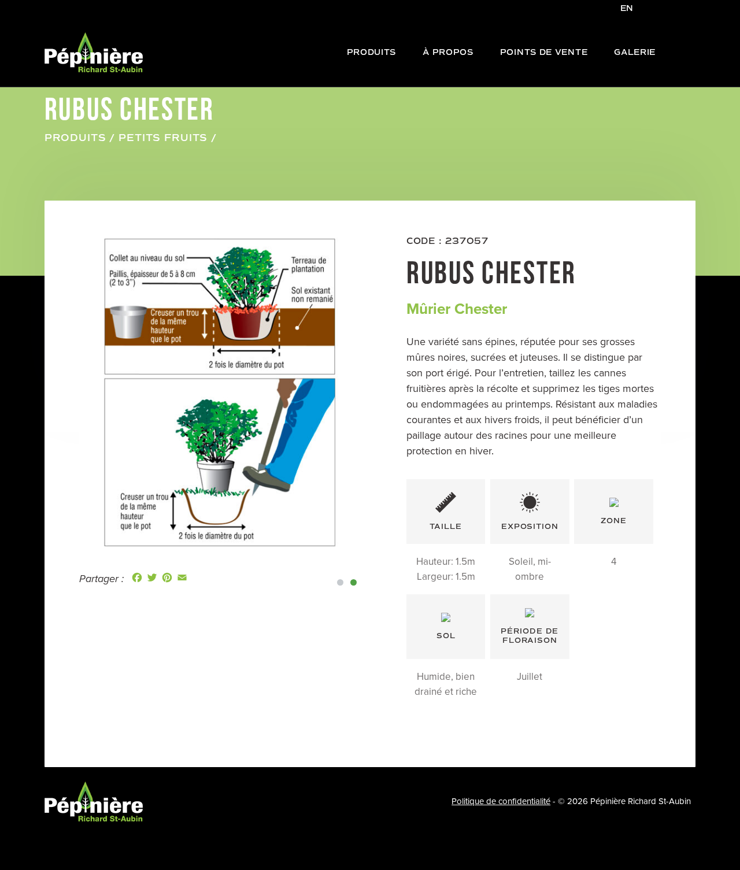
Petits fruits (163, 138)
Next (377, 393)
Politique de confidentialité (501, 801)
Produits (75, 138)
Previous (64, 393)
